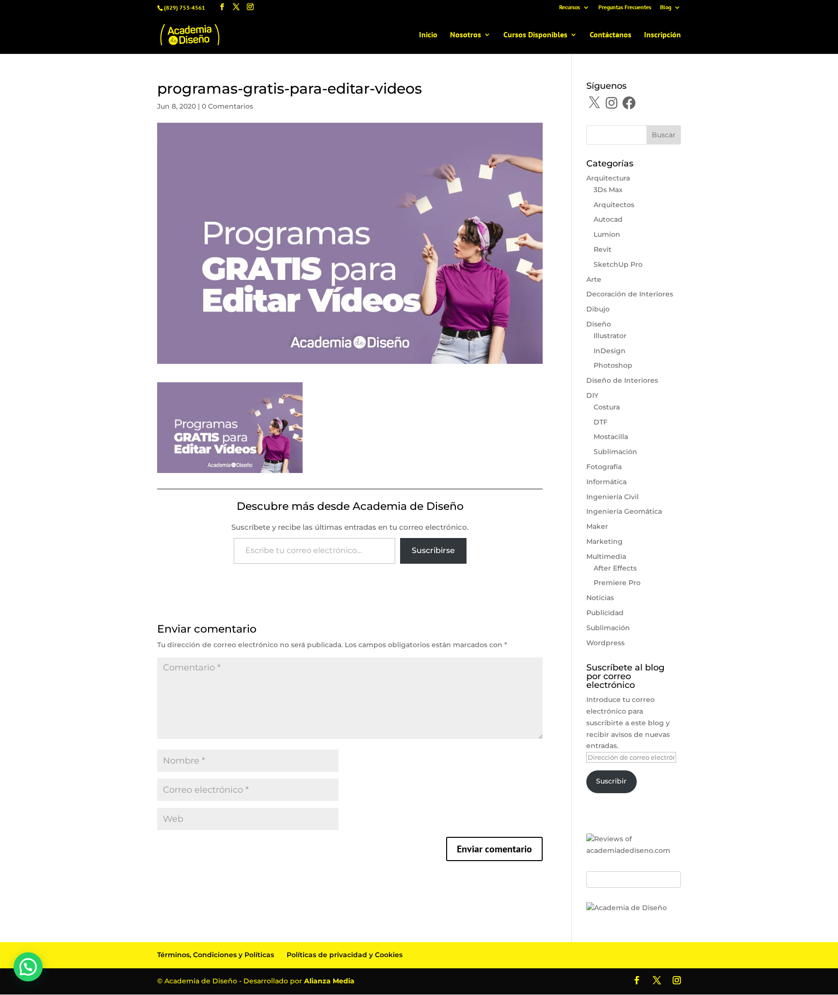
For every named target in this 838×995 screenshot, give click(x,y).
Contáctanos (610, 35)
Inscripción (662, 35)
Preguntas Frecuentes (624, 7)
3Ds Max (608, 189)
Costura (607, 407)
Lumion (607, 234)
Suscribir (611, 781)
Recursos (569, 7)
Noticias (600, 597)
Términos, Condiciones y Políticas (215, 954)
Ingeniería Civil (612, 496)
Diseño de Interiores (622, 380)
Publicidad (605, 612)
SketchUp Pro (618, 264)
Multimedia (606, 556)
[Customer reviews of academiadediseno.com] (633, 850)
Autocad (608, 219)
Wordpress (605, 642)
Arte (593, 279)
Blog (665, 7)
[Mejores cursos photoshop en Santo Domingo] (626, 907)
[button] (28, 966)
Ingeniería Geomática (624, 511)
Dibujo (598, 309)
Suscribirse (433, 550)
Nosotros (465, 35)
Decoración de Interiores (629, 294)
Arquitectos (614, 204)
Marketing (604, 541)
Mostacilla (611, 436)
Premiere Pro (617, 582)
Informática (606, 481)
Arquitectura (608, 178)
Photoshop (613, 365)
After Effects (615, 568)
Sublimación (615, 451)
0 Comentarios (227, 106)
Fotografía (604, 466)
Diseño (598, 324)
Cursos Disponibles (535, 35)
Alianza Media (329, 981)
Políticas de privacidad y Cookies (345, 954)
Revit (603, 249)
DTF (601, 422)
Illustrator (610, 335)
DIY (592, 395)
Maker (597, 526)
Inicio (428, 35)
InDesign (610, 350)
